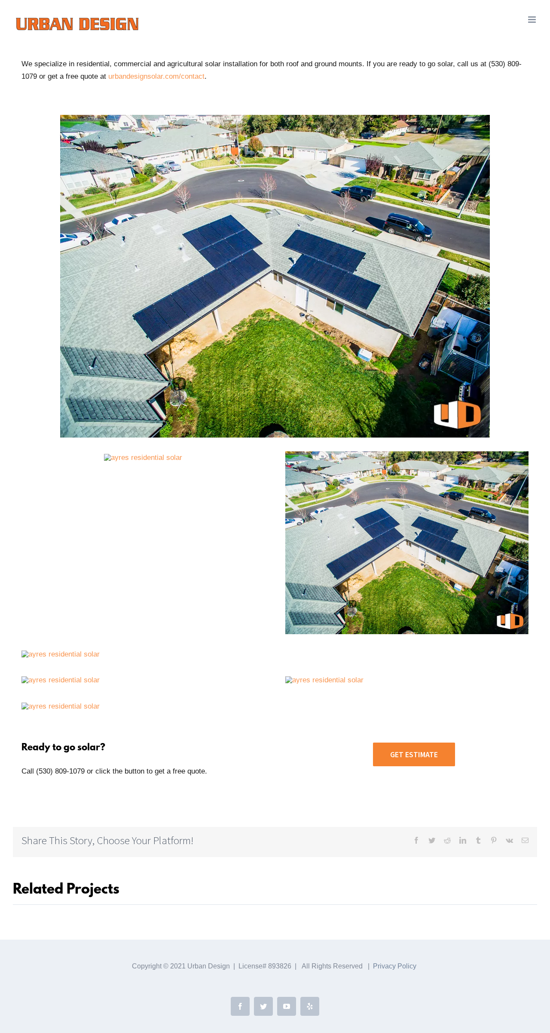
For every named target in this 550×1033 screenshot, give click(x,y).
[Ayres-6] (324, 680)
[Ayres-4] (60, 654)
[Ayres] (60, 680)
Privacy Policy (394, 966)
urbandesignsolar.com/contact (156, 76)
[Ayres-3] (275, 118)
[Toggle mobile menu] (532, 19)
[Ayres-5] (60, 706)
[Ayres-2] (143, 457)
